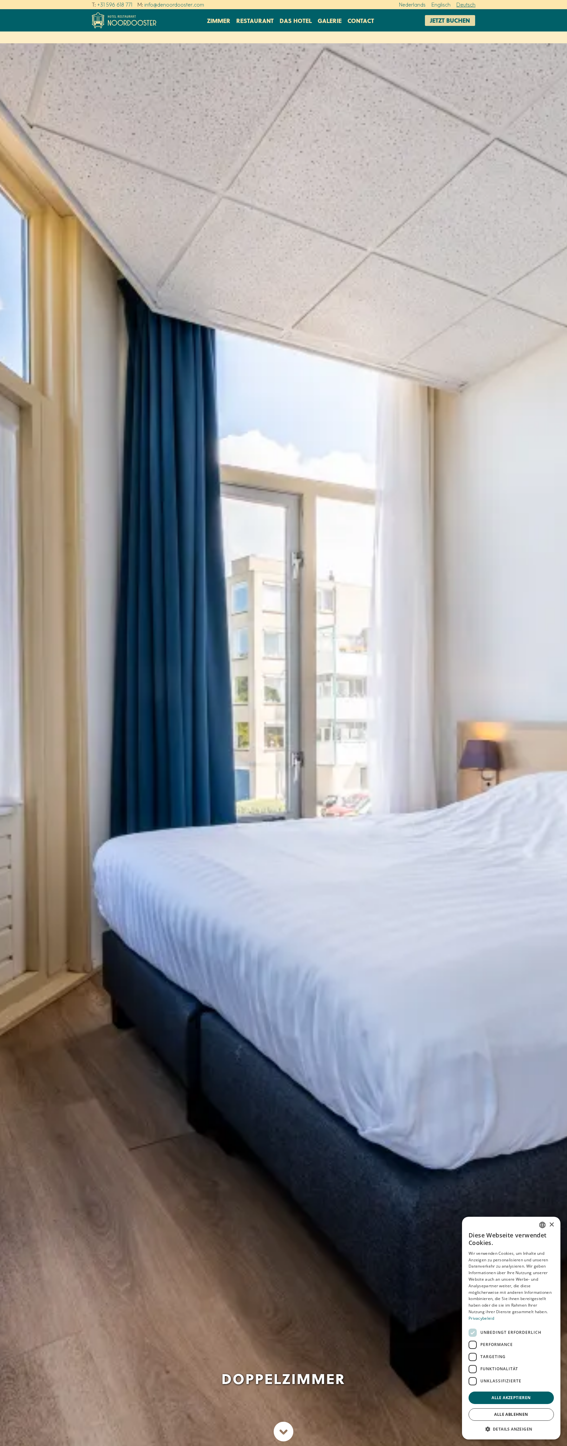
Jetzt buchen (450, 20)
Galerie (330, 20)
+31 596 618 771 (114, 4)
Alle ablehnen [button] (511, 1414)
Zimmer (218, 20)
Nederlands (412, 4)
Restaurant (255, 20)
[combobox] (542, 1225)
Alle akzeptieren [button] (511, 1397)
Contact (360, 20)
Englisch (441, 4)
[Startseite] (124, 20)
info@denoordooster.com (174, 4)
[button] (511, 1429)
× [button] (551, 1224)
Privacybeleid (481, 1318)
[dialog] (511, 1328)
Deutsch (465, 4)
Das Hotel (296, 20)
